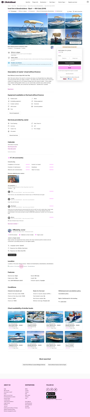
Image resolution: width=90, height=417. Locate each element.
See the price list (12, 146)
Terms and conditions (8, 401)
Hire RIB (27, 406)
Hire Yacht (27, 407)
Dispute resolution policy (9, 409)
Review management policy (10, 411)
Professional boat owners (9, 396)
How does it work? (8, 392)
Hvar (26, 398)
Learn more (63, 301)
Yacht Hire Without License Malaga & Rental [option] (34, 364)
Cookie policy (7, 400)
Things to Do (35, 2)
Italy (26, 393)
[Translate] (14, 188)
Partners (6, 404)
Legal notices (7, 403)
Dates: (59, 55)
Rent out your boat (8, 395)
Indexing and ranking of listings (11, 407)
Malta (26, 388)
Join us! (5, 406)
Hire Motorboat (28, 403)
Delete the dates (12, 151)
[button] (69, 11)
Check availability (69, 63)
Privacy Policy (7, 398)
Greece (27, 392)
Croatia (26, 390)
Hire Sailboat (28, 401)
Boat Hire (28, 2)
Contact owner (12, 254)
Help (5, 388)
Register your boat (72, 2)
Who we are (6, 390)
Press (5, 393)
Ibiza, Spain (27, 395)
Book (69, 67)
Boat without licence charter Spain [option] (57, 364)
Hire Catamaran (28, 404)
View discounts (12, 148)
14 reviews (13, 11)
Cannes (26, 396)
